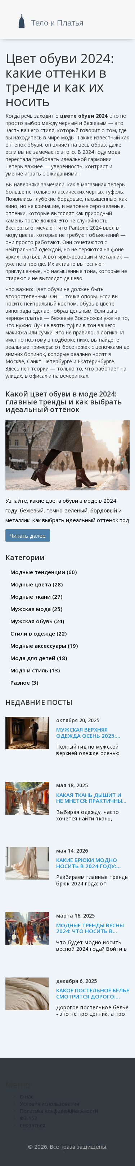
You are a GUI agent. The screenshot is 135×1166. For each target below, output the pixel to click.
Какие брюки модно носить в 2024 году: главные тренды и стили (86, 868)
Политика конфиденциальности (59, 1111)
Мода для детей (38, 658)
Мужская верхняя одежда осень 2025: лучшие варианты (86, 735)
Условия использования (49, 1103)
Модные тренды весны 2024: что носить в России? (90, 931)
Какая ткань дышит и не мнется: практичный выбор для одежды (91, 800)
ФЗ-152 (28, 1118)
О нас (26, 1096)
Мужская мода (36, 608)
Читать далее (28, 535)
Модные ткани (36, 596)
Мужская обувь (37, 621)
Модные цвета (36, 584)
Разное (24, 682)
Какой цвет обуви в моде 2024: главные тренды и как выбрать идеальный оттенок (63, 401)
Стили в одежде (38, 633)
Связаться (32, 1125)
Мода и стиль (35, 670)
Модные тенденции (43, 572)
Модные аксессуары (44, 645)
